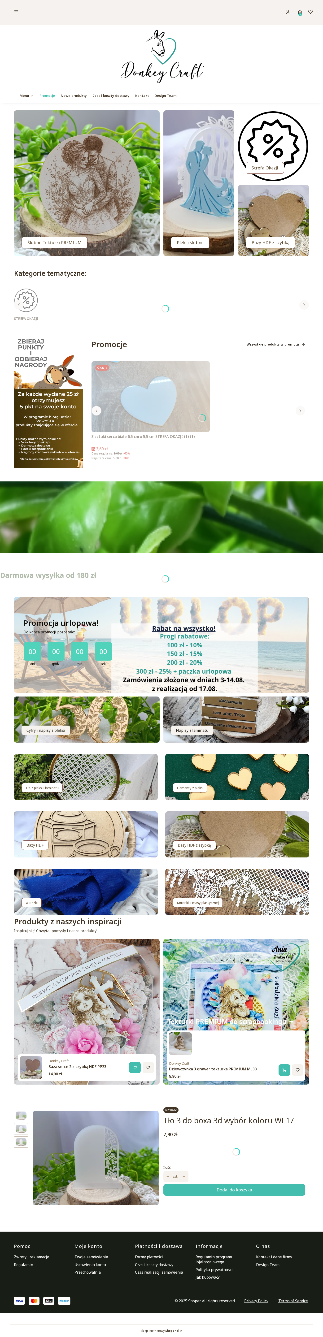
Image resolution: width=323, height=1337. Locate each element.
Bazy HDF (35, 845)
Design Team (267, 1264)
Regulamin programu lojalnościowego (214, 1259)
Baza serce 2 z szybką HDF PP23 (77, 1066)
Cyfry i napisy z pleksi (45, 730)
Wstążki (32, 902)
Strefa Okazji (265, 168)
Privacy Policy (256, 1300)
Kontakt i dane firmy (274, 1256)
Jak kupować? (208, 1277)
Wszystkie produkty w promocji (273, 344)
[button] (49, 12)
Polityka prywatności (214, 1269)
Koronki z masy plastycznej (198, 902)
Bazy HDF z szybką (270, 242)
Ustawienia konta (90, 1264)
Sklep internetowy (160, 1331)
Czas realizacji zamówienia (159, 1272)
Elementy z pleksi (190, 788)
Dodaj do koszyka (234, 1190)
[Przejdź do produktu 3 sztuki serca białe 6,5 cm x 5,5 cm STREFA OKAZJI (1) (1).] (151, 396)
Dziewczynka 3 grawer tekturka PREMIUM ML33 (213, 1069)
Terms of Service (293, 1300)
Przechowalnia (87, 1272)
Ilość (167, 1167)
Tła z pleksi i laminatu (42, 788)
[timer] (161, 645)
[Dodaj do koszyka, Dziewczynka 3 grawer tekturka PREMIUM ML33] (284, 1070)
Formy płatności (149, 1256)
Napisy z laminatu (192, 730)
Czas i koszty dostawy (154, 1264)
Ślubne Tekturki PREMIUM (54, 242)
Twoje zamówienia (91, 1256)
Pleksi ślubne (190, 242)
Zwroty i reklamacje (31, 1256)
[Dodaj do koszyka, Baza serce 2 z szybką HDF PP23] (134, 1067)
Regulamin (23, 1264)
